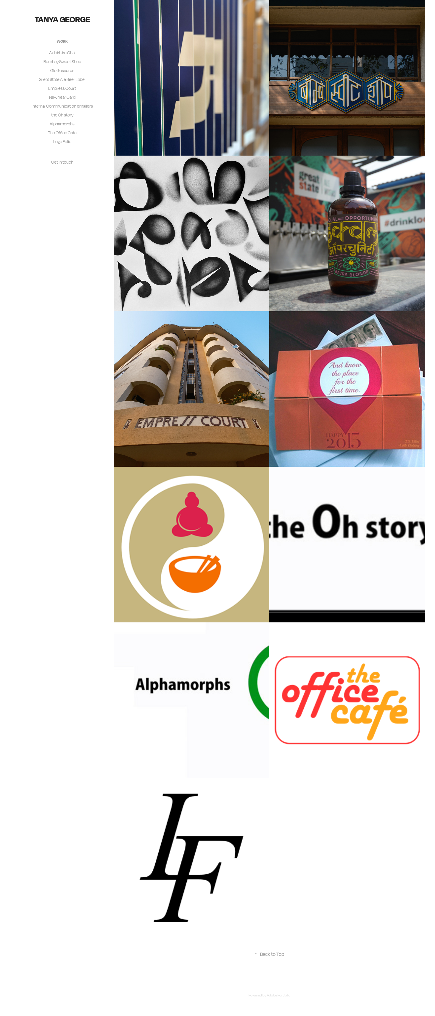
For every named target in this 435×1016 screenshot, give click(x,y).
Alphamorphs (62, 123)
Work (62, 41)
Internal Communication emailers (62, 105)
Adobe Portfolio (278, 995)
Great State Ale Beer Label (62, 79)
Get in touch (62, 161)
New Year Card (62, 97)
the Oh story (62, 114)
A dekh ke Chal (62, 52)
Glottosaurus (62, 70)
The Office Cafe (62, 132)
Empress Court (62, 88)
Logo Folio (62, 141)
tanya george (62, 19)
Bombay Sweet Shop (62, 61)
